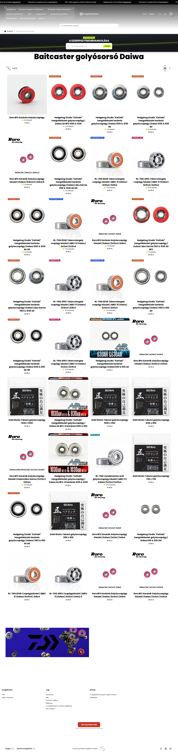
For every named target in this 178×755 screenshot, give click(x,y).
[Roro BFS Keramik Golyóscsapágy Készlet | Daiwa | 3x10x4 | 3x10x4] (151, 338)
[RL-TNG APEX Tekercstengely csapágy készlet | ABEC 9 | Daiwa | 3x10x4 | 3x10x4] (151, 156)
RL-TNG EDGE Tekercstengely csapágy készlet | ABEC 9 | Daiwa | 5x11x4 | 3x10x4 (68, 243)
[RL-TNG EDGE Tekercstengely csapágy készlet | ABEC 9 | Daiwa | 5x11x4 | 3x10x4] (68, 217)
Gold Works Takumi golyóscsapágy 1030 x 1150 (109, 421)
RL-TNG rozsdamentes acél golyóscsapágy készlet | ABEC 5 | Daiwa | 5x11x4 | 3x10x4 (110, 479)
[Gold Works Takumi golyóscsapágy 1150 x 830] (68, 511)
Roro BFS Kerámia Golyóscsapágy (26, 117)
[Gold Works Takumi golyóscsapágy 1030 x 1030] (27, 397)
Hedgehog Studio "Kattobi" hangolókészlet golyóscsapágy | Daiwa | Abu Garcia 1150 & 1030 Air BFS (151, 245)
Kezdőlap (10, 31)
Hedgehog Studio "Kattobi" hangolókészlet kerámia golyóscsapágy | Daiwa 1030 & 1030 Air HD (27, 245)
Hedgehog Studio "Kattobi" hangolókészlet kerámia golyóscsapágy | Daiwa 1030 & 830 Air (151, 122)
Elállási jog (49, 703)
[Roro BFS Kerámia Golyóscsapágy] (27, 95)
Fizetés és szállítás (52, 700)
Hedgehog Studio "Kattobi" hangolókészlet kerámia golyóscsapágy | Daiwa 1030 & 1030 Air (109, 122)
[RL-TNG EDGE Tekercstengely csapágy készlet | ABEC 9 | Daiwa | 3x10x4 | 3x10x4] (110, 279)
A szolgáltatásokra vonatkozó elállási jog (59, 706)
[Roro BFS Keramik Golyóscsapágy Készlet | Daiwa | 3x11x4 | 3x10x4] (151, 571)
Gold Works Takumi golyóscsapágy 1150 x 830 (68, 536)
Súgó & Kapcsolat (7, 697)
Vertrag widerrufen (89, 724)
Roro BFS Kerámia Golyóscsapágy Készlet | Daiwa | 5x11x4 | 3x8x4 (109, 595)
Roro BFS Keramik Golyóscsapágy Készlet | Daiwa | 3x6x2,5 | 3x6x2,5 (27, 180)
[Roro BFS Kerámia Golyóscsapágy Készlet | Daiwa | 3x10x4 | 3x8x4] (110, 217)
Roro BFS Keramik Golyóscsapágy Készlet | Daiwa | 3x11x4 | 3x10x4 (151, 595)
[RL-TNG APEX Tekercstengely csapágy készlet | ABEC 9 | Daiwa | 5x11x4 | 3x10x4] (68, 338)
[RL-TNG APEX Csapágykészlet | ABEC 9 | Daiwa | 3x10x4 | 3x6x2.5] (68, 571)
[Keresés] (160, 14)
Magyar (151, 14)
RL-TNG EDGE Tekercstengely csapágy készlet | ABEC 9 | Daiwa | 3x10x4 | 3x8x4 (109, 181)
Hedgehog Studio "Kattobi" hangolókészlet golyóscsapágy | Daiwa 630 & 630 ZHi (151, 537)
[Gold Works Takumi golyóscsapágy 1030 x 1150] (110, 397)
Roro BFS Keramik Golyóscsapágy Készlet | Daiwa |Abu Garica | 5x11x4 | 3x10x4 (27, 479)
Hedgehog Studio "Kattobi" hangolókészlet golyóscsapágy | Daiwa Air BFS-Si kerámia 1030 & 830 (68, 423)
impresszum (50, 695)
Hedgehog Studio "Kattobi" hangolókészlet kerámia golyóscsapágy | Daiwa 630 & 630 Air (109, 363)
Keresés (107, 46)
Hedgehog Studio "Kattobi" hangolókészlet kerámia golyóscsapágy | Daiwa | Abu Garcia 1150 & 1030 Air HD (68, 183)
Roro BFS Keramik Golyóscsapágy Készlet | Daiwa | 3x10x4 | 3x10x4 (151, 362)
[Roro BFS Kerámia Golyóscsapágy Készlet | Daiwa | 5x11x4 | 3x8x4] (110, 571)
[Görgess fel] (102, 748)
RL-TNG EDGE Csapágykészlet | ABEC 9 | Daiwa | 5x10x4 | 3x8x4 (27, 595)
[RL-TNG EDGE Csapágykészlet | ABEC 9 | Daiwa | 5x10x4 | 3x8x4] (27, 571)
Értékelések (93, 697)
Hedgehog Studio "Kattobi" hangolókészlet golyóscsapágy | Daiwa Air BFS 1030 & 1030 (68, 120)
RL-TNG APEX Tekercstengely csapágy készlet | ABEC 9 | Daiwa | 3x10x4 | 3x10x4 (151, 181)
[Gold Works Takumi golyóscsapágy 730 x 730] (151, 453)
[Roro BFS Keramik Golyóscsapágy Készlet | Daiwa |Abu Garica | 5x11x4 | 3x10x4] (27, 453)
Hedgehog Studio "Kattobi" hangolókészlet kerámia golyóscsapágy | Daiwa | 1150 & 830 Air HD (27, 539)
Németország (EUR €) (24, 749)
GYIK (3, 695)
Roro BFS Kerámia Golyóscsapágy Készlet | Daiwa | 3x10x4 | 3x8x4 (109, 242)
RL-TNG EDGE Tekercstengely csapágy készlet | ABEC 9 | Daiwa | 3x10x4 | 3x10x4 (109, 304)
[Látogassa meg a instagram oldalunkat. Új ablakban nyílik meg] (166, 749)
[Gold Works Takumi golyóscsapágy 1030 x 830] (151, 397)
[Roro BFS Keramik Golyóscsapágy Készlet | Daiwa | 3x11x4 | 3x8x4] (110, 511)
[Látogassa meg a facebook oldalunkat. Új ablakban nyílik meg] (161, 749)
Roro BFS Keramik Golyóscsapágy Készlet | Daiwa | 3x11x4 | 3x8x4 (109, 536)
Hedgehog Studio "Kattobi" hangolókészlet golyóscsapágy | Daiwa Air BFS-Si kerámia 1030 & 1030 (68, 479)
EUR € (145, 14)
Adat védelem (50, 709)
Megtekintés (76, 2)
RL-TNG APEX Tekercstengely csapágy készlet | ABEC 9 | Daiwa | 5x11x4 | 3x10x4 (68, 363)
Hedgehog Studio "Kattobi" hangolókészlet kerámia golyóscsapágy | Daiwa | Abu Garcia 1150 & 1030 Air (27, 306)
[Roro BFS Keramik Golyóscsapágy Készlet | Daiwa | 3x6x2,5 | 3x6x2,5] (27, 156)
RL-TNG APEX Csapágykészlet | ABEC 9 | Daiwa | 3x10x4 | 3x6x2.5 (68, 595)
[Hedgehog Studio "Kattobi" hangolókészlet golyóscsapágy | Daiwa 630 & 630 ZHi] (151, 511)
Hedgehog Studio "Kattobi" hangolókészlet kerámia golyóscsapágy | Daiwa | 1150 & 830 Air (151, 306)
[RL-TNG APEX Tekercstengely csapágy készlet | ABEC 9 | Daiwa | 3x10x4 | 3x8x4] (68, 279)
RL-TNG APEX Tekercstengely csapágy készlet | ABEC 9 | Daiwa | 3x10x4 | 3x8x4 (68, 304)
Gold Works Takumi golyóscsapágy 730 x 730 (151, 478)
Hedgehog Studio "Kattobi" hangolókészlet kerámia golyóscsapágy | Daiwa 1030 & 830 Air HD (27, 365)
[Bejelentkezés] (165, 14)
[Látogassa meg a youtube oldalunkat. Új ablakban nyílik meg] (170, 749)
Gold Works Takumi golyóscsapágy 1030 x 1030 (27, 421)
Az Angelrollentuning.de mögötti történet (103, 695)
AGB (47, 697)
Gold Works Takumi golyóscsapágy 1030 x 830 (151, 421)
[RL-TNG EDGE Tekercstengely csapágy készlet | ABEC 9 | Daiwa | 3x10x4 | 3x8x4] (110, 156)
